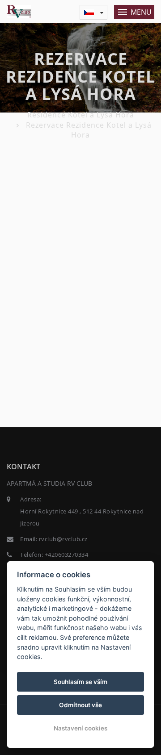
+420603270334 (67, 555)
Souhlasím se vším (80, 681)
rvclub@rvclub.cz (63, 539)
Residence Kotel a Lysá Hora (80, 115)
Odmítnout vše (80, 705)
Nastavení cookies (80, 728)
